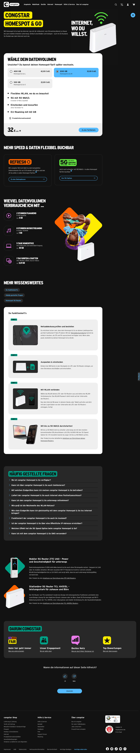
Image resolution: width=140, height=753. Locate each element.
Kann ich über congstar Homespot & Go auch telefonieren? (38, 485)
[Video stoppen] (133, 15)
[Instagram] (125, 749)
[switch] (116, 721)
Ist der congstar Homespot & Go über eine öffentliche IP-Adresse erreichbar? (46, 523)
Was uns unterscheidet (16, 651)
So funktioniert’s (12, 290)
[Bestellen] (134, 4)
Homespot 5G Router (13, 301)
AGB (15, 749)
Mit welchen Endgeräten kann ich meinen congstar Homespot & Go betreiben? (47, 490)
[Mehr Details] (20, 131)
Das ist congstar (82, 4)
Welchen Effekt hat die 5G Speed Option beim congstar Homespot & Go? (44, 528)
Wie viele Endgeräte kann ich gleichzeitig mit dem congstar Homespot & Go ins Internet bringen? (51, 511)
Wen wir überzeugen (110, 651)
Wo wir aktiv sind (45, 651)
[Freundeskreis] (122, 4)
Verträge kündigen (65, 749)
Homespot (58, 4)
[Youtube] (120, 749)
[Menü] (119, 716)
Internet (50, 4)
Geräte (43, 4)
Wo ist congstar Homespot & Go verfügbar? (31, 480)
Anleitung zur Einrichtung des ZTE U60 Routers (59, 578)
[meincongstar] (128, 4)
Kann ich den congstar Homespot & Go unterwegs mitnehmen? (40, 500)
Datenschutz (23, 749)
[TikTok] (116, 749)
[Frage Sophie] (116, 4)
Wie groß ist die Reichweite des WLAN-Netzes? (33, 505)
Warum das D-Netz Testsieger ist (82, 651)
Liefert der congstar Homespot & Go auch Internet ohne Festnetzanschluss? (46, 495)
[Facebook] (107, 749)
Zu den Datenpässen (18, 179)
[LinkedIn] (112, 749)
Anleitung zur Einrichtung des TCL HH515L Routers (60, 603)
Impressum (7, 749)
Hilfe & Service (69, 4)
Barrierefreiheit (52, 749)
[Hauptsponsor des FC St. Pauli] (109, 729)
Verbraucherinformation (36, 749)
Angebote (27, 4)
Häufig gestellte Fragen (14, 295)
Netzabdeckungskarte (78, 333)
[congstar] (11, 4)
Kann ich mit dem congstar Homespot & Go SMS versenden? (39, 533)
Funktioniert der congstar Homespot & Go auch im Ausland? (39, 518)
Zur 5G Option (66, 178)
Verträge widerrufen (80, 749)
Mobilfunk (35, 4)
